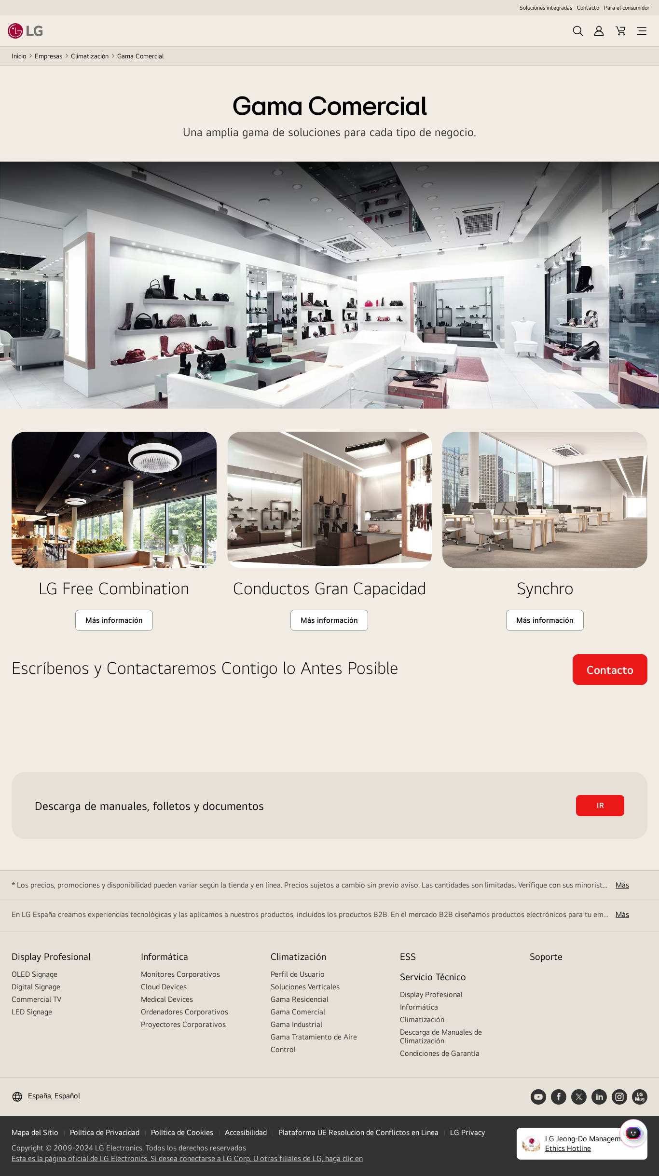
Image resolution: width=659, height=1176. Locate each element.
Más (622, 884)
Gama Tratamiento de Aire (314, 1036)
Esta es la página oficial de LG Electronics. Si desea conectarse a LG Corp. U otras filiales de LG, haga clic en (187, 1158)
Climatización (90, 56)
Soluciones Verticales (305, 986)
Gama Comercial (298, 1011)
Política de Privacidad (104, 1132)
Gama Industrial (296, 1024)
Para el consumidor (626, 7)
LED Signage (32, 1011)
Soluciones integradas (546, 7)
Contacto (588, 7)
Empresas (48, 56)
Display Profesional (51, 956)
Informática (164, 956)
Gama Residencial (300, 999)
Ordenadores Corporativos (184, 1011)
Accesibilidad (246, 1132)
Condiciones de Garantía (440, 1053)
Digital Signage (36, 986)
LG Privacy (467, 1132)
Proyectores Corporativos (183, 1024)
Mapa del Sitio (35, 1132)
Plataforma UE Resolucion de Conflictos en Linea (358, 1132)
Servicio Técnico (433, 976)
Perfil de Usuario (298, 974)
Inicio (19, 56)
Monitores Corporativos (180, 974)
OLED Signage (34, 974)
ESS (408, 956)
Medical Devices (167, 999)
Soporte (546, 956)
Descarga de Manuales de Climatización (441, 1036)
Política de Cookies (182, 1132)
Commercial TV (36, 999)
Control (283, 1049)
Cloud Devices (164, 986)
